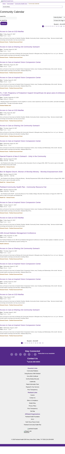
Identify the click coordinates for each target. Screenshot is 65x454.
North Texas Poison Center (32, 422)
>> (64, 26)
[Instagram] (20, 354)
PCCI (32, 419)
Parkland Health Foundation (32, 416)
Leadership (32, 381)
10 (61, 26)
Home (4, 3)
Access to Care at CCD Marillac (12, 31)
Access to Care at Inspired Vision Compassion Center (20, 62)
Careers (32, 395)
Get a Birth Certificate (32, 376)
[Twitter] (16, 354)
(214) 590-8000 (50, 439)
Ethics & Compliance (32, 400)
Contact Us (32, 397)
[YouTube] (29, 354)
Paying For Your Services (32, 387)
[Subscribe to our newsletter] (35, 354)
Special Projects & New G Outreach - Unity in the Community (23, 156)
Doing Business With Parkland (32, 373)
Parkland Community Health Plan (32, 424)
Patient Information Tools (32, 384)
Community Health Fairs (21, 3)
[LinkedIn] (24, 354)
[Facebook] (11, 354)
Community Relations (32, 371)
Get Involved (10, 3)
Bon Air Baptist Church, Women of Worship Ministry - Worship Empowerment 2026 (31, 172)
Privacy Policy (32, 405)
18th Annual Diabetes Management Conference (18, 233)
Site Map (32, 411)
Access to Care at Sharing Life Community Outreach (20, 47)
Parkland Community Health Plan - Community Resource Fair (23, 187)
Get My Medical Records (32, 379)
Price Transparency (32, 389)
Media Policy (32, 403)
